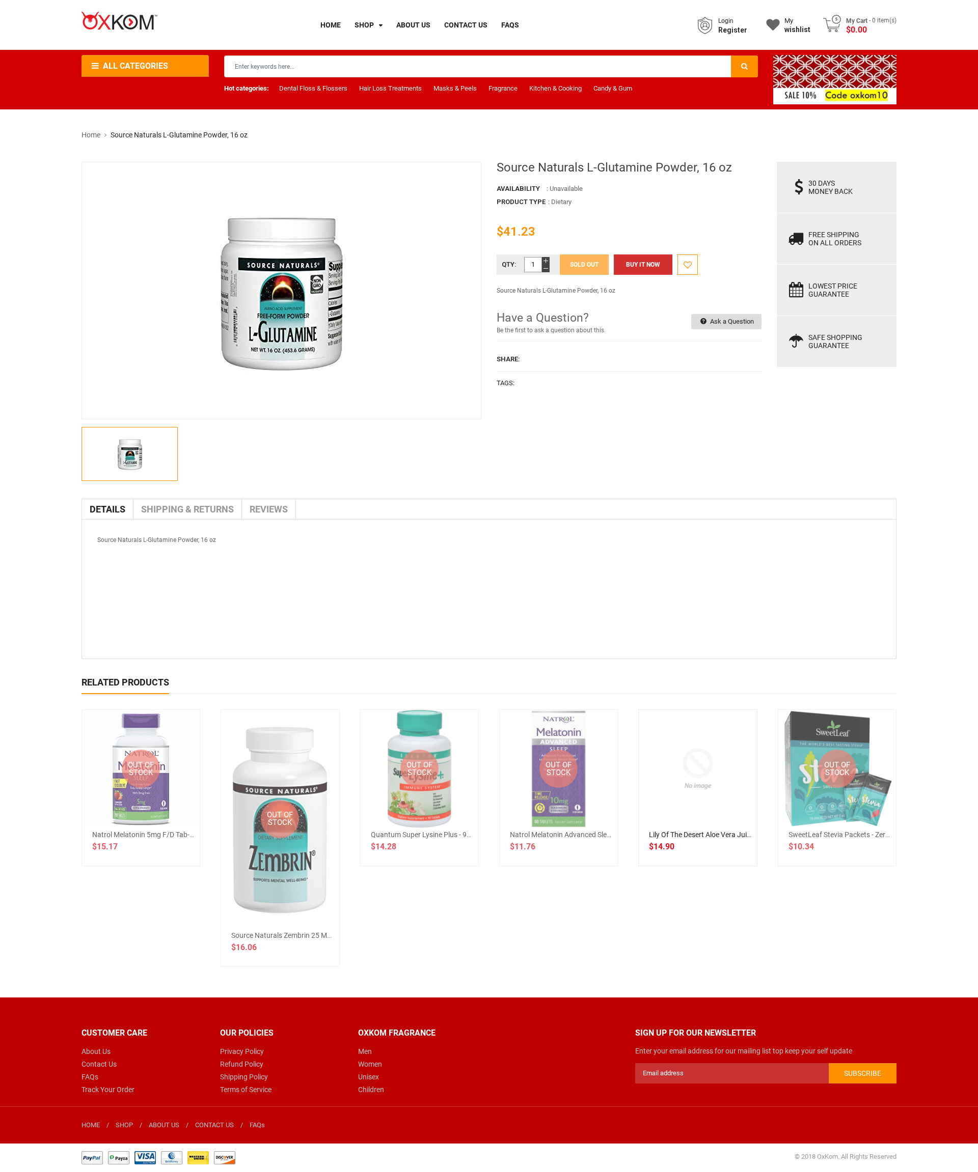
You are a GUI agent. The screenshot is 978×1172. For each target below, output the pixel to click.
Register (732, 30)
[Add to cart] (698, 801)
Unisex (368, 1077)
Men (365, 1051)
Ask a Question (731, 321)
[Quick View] (720, 801)
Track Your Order (108, 1089)
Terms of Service (245, 1089)
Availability (518, 188)
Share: (508, 359)
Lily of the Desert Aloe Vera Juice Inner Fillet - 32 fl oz (734, 835)
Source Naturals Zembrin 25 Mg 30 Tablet (296, 935)
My (797, 25)
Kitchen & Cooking (555, 88)
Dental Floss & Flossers (313, 88)
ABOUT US (164, 1125)
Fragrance (503, 88)
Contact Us (99, 1064)
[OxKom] (158, 1157)
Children (371, 1089)
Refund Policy (241, 1064)
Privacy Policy (242, 1051)
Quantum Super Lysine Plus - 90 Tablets (433, 835)
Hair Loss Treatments (390, 88)
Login (726, 20)
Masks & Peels (455, 88)
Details (107, 509)
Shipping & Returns (187, 509)
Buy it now (643, 264)
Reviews (269, 509)
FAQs (90, 1077)
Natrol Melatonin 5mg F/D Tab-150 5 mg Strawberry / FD (181, 835)
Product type (521, 202)
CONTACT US (214, 1125)
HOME (91, 1125)
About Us (96, 1051)
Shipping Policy (244, 1077)
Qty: (509, 264)
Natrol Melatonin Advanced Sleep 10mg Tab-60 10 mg (594, 835)
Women (370, 1064)
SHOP (124, 1125)
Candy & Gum (612, 88)
